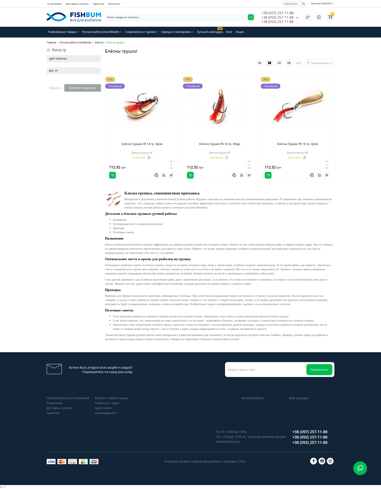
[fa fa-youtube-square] (321, 461)
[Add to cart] (112, 175)
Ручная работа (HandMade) (101, 32)
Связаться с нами (107, 403)
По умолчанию (320, 63)
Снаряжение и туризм (140, 32)
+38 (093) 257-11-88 (277, 21)
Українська (290, 3)
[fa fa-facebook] (313, 461)
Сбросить (55, 88)
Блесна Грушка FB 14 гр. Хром (142, 144)
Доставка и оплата (77, 4)
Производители (105, 413)
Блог (229, 32)
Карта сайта (103, 408)
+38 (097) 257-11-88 (277, 12)
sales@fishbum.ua (228, 441)
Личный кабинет (252, 398)
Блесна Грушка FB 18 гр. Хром (297, 144)
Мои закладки (298, 398)
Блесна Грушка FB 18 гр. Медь (219, 144)
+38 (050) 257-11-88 (277, 17)
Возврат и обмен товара (111, 398)
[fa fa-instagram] (330, 461)
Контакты (114, 4)
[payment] (51, 461)
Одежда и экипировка (176, 32)
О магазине (54, 4)
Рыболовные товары (62, 32)
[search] (251, 17)
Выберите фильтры (82, 88)
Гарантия (98, 4)
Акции (240, 32)
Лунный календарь (210, 30)
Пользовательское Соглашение (68, 398)
